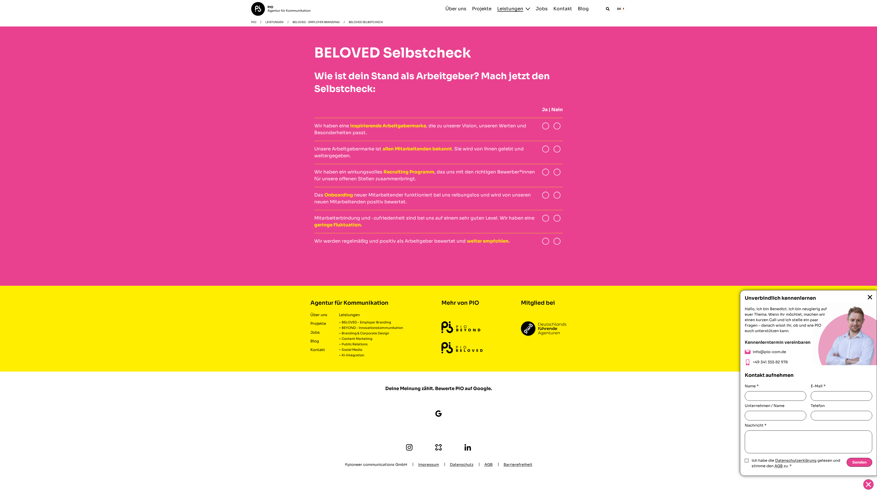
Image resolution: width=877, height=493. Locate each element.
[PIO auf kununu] (438, 447)
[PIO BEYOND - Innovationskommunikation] (460, 327)
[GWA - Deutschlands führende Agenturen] (544, 328)
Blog (583, 9)
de (619, 8)
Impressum (428, 464)
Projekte (481, 9)
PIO (253, 22)
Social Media (352, 350)
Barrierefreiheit (518, 464)
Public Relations (355, 344)
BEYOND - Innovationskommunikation (372, 328)
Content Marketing (357, 339)
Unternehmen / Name (765, 405)
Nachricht (755, 425)
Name (752, 386)
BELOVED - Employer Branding (316, 22)
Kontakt (562, 9)
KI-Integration (353, 355)
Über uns (455, 9)
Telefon (818, 405)
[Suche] (608, 9)
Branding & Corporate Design (365, 333)
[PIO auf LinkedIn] (468, 447)
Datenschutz (461, 464)
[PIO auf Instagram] (409, 447)
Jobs (542, 9)
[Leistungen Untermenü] (528, 9)
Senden (859, 462)
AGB (778, 466)
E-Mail (818, 386)
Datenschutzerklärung (795, 460)
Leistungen (510, 9)
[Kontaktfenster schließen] (868, 484)
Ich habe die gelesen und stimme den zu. (796, 463)
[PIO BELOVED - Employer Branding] (462, 348)
